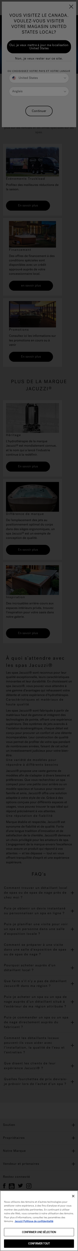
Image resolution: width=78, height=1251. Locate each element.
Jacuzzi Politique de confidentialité (34, 1221)
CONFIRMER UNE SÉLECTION (39, 1232)
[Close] (73, 1196)
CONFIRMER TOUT (39, 1243)
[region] (39, 1221)
